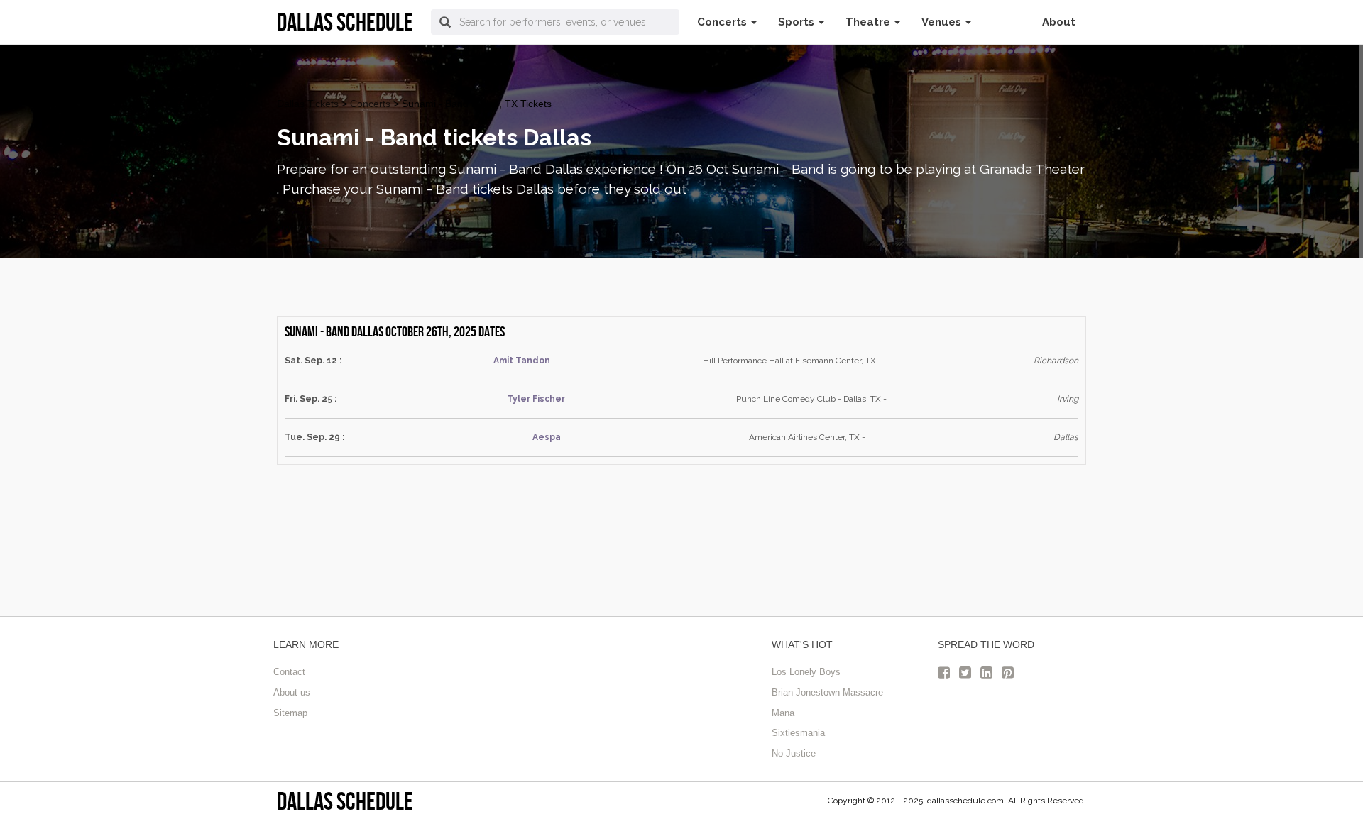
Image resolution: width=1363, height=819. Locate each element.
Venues (942, 22)
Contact (289, 671)
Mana (783, 713)
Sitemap (290, 713)
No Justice (794, 753)
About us (291, 692)
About (1058, 22)
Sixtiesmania (798, 732)
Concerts (723, 22)
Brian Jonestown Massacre (827, 692)
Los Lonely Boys (806, 671)
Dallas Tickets (308, 103)
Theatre (869, 22)
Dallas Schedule (345, 801)
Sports (797, 22)
